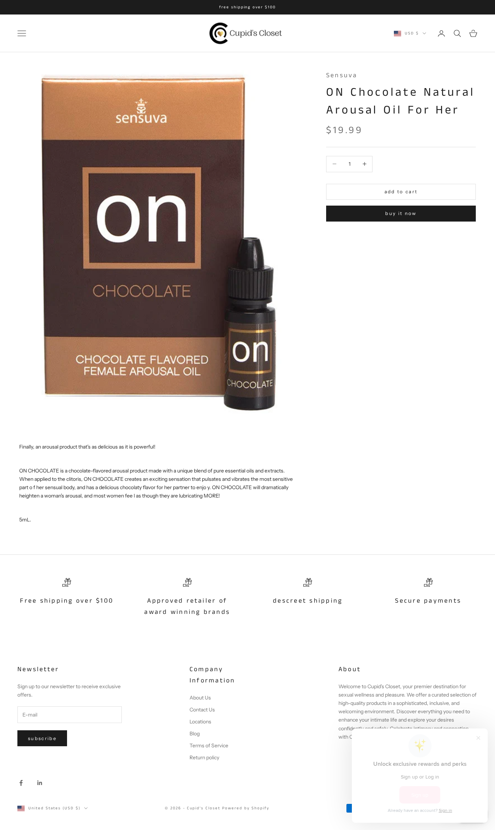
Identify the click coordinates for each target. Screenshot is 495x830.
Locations (200, 721)
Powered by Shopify (245, 808)
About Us (200, 697)
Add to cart (401, 191)
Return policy (204, 757)
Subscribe (42, 738)
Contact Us (202, 709)
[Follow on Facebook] (21, 782)
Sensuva (342, 75)
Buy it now (400, 213)
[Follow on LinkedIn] (39, 782)
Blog (195, 733)
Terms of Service (209, 745)
